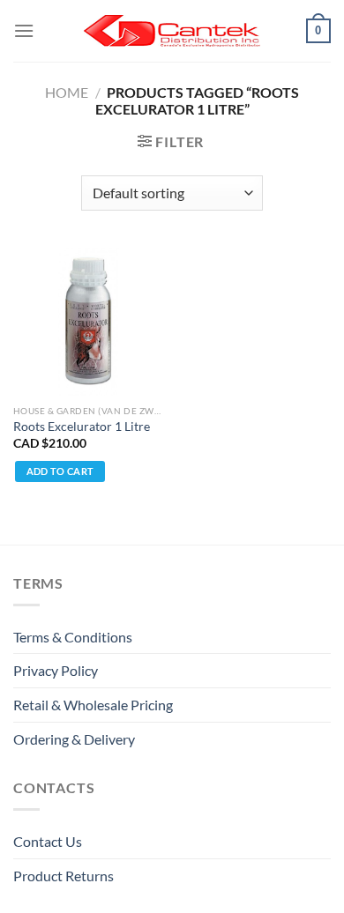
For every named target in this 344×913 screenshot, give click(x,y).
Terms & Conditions (72, 636)
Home (66, 92)
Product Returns (63, 875)
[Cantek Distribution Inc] (172, 31)
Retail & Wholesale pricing (93, 704)
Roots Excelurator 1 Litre (81, 426)
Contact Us (47, 841)
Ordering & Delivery (74, 739)
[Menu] (23, 30)
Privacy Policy (55, 670)
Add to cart (60, 471)
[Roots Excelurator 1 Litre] (88, 321)
